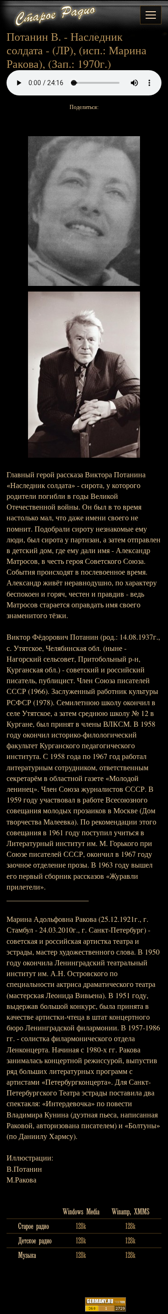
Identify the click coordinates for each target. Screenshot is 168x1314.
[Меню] (150, 15)
